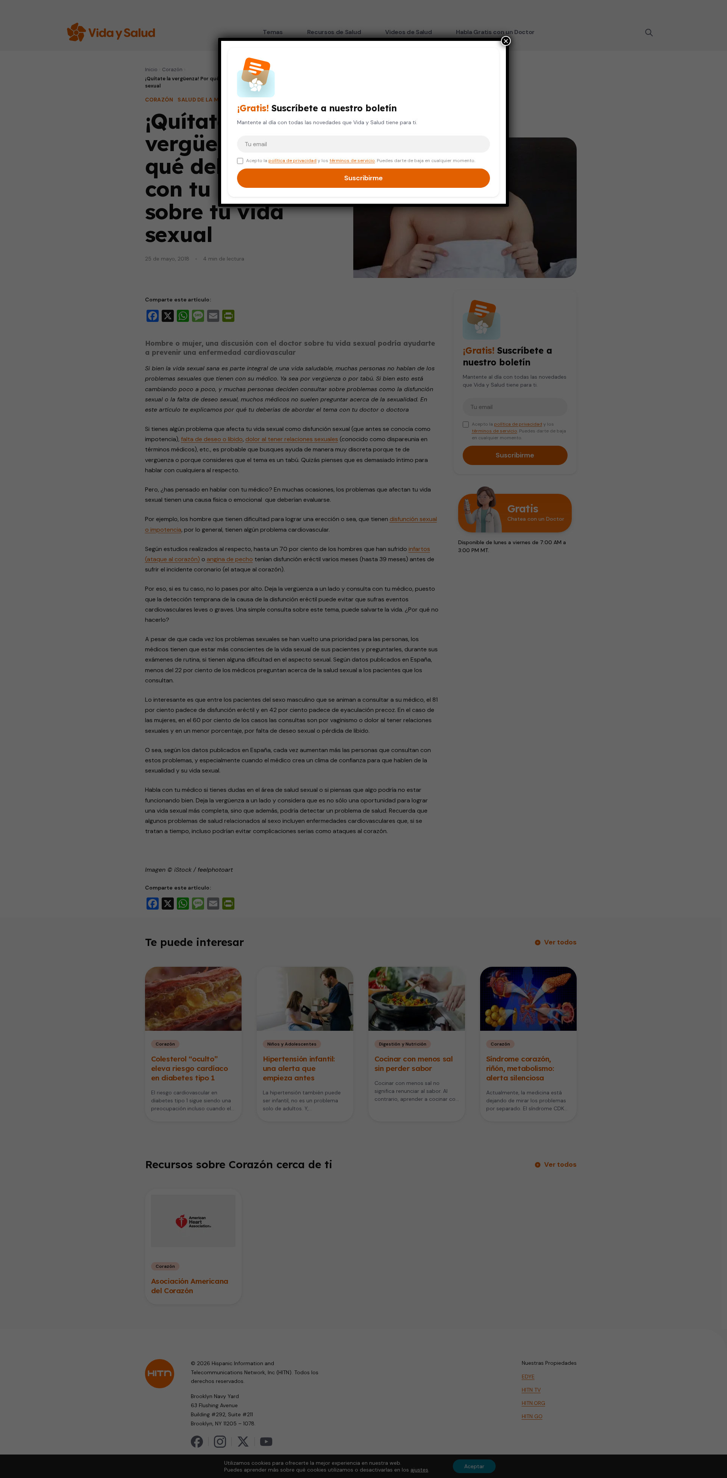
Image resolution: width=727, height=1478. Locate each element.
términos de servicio (352, 161)
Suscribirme (363, 178)
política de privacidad (292, 161)
